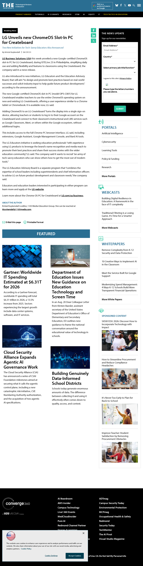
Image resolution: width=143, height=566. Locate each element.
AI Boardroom (65, 498)
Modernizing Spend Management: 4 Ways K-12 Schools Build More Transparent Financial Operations (120, 287)
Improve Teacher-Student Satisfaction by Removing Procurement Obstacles (115, 436)
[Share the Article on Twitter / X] (93, 40)
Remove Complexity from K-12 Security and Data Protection (118, 251)
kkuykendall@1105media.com (16, 209)
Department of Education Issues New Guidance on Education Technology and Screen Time (69, 284)
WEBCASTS (111, 192)
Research (67, 14)
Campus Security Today (111, 503)
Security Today (107, 525)
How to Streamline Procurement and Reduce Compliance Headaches (119, 362)
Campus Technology (68, 507)
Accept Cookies (75, 556)
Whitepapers (113, 243)
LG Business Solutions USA (16, 58)
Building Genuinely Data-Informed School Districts (70, 378)
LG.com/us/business (72, 195)
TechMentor (105, 529)
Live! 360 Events (66, 512)
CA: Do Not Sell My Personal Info (111, 556)
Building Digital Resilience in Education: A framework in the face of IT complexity (118, 201)
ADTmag (103, 498)
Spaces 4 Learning (67, 529)
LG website (38, 189)
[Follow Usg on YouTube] (129, 5)
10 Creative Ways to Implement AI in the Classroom (119, 263)
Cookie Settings (51, 555)
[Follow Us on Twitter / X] (125, 5)
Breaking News (10, 30)
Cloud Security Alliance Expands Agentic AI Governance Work (21, 359)
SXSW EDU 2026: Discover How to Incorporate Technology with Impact (119, 324)
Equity (92, 14)
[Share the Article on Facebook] (93, 30)
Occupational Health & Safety (115, 516)
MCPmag (104, 512)
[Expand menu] (139, 6)
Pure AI (61, 521)
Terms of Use (88, 556)
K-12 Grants (53, 14)
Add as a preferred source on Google (103, 6)
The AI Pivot (105, 534)
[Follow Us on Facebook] (121, 5)
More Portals (108, 176)
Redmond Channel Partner (72, 525)
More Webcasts (110, 227)
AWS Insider (64, 503)
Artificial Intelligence (112, 133)
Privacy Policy (125, 78)
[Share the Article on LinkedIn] (93, 35)
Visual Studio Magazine (111, 538)
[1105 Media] (16, 529)
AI (84, 14)
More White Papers (112, 299)
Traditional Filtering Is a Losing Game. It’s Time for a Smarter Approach (118, 215)
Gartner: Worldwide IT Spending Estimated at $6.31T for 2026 (23, 279)
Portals (109, 127)
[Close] (83, 533)
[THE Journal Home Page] (17, 5)
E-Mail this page (13, 222)
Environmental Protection (113, 507)
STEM (77, 14)
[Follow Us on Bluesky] (116, 5)
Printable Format (35, 222)
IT (99, 14)
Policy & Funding (110, 158)
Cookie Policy (26, 549)
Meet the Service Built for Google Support (119, 274)
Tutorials (39, 14)
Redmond (104, 521)
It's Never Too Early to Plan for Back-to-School (117, 399)
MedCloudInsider (67, 516)
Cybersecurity (109, 141)
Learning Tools (109, 150)
